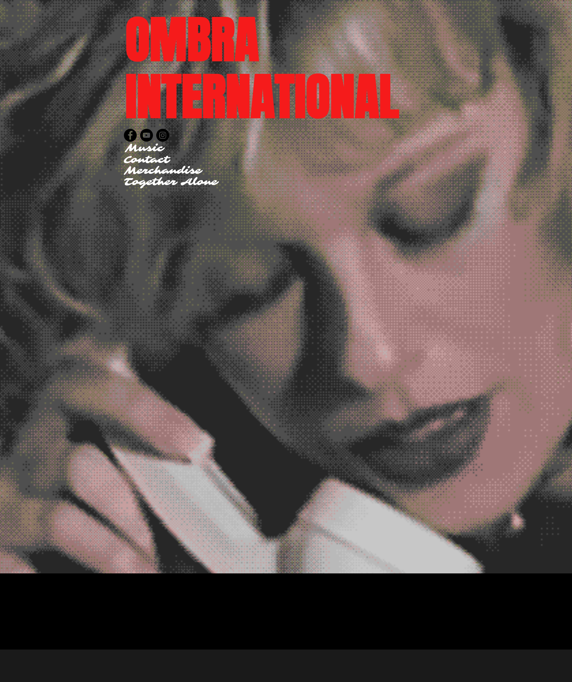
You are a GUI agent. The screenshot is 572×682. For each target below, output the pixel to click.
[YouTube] (146, 135)
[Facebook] (130, 135)
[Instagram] (162, 135)
